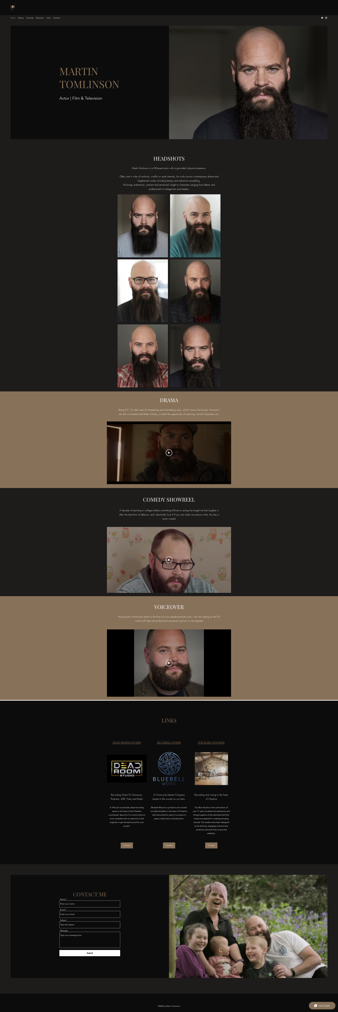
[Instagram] (326, 17)
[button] (143, 225)
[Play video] (169, 452)
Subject (63, 920)
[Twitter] (322, 17)
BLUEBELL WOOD (169, 742)
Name (62, 899)
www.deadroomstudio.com (177, 616)
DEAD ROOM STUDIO (127, 742)
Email (62, 910)
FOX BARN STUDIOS (211, 742)
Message (64, 931)
